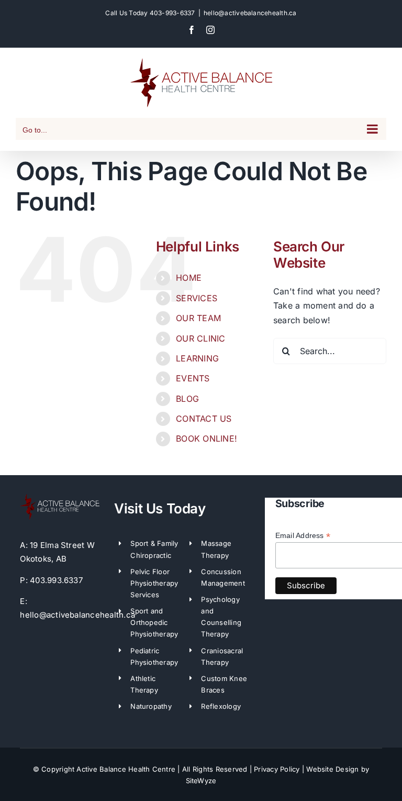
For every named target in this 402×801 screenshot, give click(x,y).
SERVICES (196, 298)
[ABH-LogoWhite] (59, 496)
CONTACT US (203, 418)
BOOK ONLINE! (206, 438)
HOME (189, 277)
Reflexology (221, 706)
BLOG (187, 398)
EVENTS (192, 378)
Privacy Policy (276, 769)
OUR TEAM (198, 318)
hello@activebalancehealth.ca (250, 13)
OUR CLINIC (200, 338)
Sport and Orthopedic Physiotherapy (154, 622)
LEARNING (197, 358)
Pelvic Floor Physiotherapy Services (154, 583)
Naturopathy (151, 706)
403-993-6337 (172, 13)
